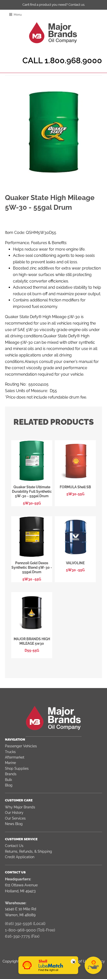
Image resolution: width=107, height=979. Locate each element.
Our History (14, 813)
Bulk (8, 780)
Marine (10, 763)
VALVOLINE (75, 563)
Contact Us (14, 846)
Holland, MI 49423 (20, 891)
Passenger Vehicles (21, 746)
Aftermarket (14, 757)
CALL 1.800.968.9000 (62, 60)
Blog (8, 785)
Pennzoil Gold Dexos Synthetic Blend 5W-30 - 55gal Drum (31, 567)
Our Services (15, 818)
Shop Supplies (17, 768)
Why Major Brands (20, 807)
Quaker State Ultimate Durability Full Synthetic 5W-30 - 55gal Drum (32, 491)
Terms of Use (78, 961)
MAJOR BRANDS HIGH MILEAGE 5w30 (32, 641)
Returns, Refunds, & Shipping (28, 851)
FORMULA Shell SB (75, 487)
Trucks (10, 752)
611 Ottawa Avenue (21, 885)
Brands (10, 774)
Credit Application (19, 857)
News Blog (14, 824)
